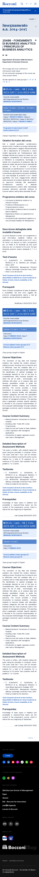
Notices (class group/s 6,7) (13, 347)
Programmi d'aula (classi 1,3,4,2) (15, 128)
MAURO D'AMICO (16, 117)
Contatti (31, 19)
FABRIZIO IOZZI (15, 336)
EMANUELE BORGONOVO (12, 101)
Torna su (30, 738)
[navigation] (19, 11)
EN (26, 4)
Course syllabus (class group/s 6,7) (16, 345)
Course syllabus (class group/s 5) (15, 555)
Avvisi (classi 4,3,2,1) (11, 130)
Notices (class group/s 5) (12, 557)
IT (31, 4)
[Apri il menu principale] (35, 4)
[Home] (9, 3)
